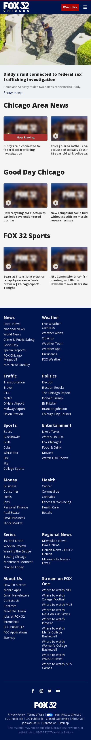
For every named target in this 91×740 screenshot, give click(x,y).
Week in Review (15, 546)
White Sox (11, 453)
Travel (8, 387)
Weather (50, 317)
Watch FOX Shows (55, 458)
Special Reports (15, 350)
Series (9, 534)
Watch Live (70, 7)
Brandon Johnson (54, 409)
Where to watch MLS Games (57, 666)
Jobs (7, 502)
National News (14, 329)
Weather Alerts (52, 333)
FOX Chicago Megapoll (13, 357)
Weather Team (52, 343)
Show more (13, 92)
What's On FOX (53, 437)
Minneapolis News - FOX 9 (56, 561)
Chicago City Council (56, 414)
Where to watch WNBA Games (53, 657)
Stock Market (13, 523)
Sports (10, 425)
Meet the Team (15, 611)
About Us (13, 578)
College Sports (14, 468)
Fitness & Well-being (56, 502)
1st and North (13, 541)
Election (47, 382)
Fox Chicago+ (52, 442)
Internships (11, 622)
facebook (32, 690)
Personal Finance (16, 507)
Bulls (7, 442)
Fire (6, 458)
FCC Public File (14, 627)
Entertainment (57, 425)
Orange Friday (14, 567)
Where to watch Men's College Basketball (53, 632)
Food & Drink (51, 447)
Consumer (11, 491)
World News (12, 334)
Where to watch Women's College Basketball (54, 645)
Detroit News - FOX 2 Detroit (57, 552)
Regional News (57, 534)
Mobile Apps (12, 590)
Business (10, 486)
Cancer (47, 486)
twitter (49, 690)
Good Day (11, 345)
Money (10, 479)
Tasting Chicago (15, 556)
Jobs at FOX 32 (14, 616)
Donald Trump (52, 398)
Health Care (50, 507)
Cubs (7, 447)
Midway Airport (14, 409)
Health (48, 479)
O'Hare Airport (14, 403)
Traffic (10, 376)
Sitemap (9, 637)
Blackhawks (12, 437)
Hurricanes (49, 354)
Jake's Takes (51, 431)
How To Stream (15, 585)
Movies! (47, 453)
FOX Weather (51, 359)
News (9, 317)
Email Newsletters (16, 595)
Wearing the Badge (17, 551)
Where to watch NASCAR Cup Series (56, 612)
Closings (48, 338)
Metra (8, 398)
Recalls (47, 512)
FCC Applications (15, 632)
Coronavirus (50, 491)
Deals (8, 497)
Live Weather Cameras (51, 326)
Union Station (13, 414)
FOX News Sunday (17, 365)
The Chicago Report (56, 393)
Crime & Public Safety (19, 339)
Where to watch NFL (57, 590)
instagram (41, 690)
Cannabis (48, 497)
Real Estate (12, 512)
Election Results (53, 387)
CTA (6, 393)
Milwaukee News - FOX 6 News (55, 543)
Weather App (51, 349)
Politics (49, 376)
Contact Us (11, 600)
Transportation (14, 382)
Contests (10, 606)
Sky (6, 463)
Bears (8, 431)
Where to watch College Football (53, 597)
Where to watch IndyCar (53, 621)
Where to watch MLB (57, 604)
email (58, 690)
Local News (12, 324)
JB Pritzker (49, 403)
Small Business (14, 518)
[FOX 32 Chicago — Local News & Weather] (16, 7)
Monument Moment (18, 562)
